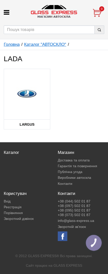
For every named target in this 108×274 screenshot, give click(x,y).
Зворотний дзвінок (19, 219)
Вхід (7, 201)
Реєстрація (13, 207)
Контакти (65, 184)
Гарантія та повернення (77, 166)
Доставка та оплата (74, 160)
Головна (12, 44)
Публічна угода (70, 172)
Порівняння (13, 213)
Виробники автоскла (74, 178)
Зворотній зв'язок (72, 227)
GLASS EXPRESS (67, 265)
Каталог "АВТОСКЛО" (45, 44)
